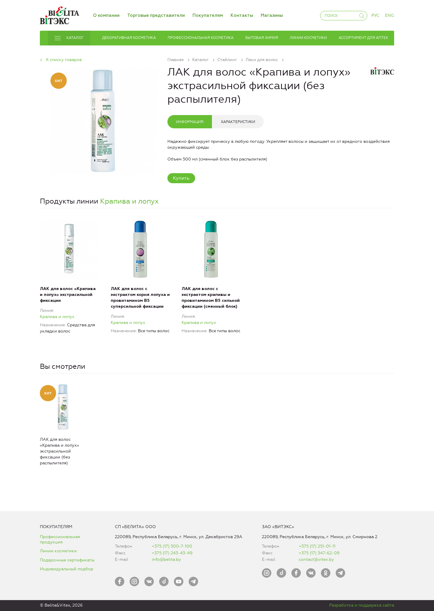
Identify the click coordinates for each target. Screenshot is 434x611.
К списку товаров (64, 59)
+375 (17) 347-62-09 (319, 553)
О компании (106, 15)
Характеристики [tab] (238, 122)
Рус (375, 15)
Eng (389, 15)
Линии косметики (58, 550)
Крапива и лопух (129, 201)
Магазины (272, 15)
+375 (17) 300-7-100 (172, 546)
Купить (181, 178)
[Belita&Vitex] (59, 14)
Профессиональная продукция (60, 539)
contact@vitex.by (316, 559)
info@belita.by (166, 559)
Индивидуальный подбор (66, 568)
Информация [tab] (189, 122)
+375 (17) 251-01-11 (317, 546)
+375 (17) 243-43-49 (172, 553)
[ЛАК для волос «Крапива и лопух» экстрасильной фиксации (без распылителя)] (103, 120)
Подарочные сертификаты (67, 560)
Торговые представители (156, 15)
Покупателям (207, 15)
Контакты (242, 15)
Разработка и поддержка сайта (361, 605)
